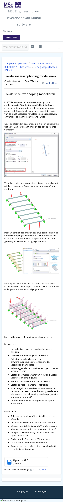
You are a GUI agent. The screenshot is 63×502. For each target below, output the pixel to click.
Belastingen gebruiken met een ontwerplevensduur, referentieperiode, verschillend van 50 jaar (30, 361)
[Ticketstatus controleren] (32, 46)
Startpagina (22, 491)
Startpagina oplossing (16, 63)
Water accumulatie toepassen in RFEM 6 (30, 381)
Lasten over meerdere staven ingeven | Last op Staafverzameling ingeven (34, 376)
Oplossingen (40, 491)
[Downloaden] (25, 255)
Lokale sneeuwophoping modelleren (29, 442)
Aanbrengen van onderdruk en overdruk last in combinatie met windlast (34, 447)
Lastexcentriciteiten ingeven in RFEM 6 (29, 355)
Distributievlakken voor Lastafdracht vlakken (33, 422)
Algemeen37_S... (21, 460)
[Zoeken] (26, 47)
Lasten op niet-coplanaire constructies (29, 384)
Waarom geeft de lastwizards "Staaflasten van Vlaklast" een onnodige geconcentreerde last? (34, 427)
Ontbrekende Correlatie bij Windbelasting (31, 439)
